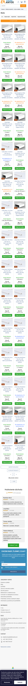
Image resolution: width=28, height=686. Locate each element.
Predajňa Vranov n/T (5, 610)
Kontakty (3, 586)
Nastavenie (7, 682)
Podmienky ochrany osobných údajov (10, 598)
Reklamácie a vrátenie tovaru (8, 592)
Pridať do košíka (7, 51)
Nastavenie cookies (6, 647)
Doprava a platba (5, 582)
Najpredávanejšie (21, 16)
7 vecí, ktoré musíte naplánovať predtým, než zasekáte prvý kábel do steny (13, 628)
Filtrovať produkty (13, 470)
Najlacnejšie (7, 16)
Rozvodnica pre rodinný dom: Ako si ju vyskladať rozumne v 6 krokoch (13, 623)
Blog (2, 584)
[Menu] (24, 1)
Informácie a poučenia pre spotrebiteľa (10, 600)
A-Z (2, 16)
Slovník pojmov (5, 590)
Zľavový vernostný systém (7, 588)
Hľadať (23, 5)
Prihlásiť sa (13, 571)
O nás (2, 607)
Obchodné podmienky (6, 596)
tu (18, 678)
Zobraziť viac (13, 545)
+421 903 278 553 (7, 639)
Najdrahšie (13, 16)
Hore (14, 481)
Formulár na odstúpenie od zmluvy (9, 594)
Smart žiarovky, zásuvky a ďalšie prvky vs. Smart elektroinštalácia (11, 619)
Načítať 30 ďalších (13, 467)
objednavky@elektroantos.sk (10, 637)
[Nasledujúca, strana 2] (13, 474)
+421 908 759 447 (7, 641)
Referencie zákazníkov (6, 612)
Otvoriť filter (13, 20)
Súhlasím (20, 682)
